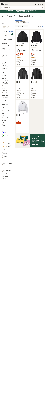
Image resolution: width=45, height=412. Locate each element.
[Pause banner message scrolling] (40, 11)
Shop (6, 4)
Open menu (43, 4)
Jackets (9, 13)
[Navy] (36, 45)
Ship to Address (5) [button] (7, 39)
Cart (40, 4)
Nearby (11, 31)
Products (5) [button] (18, 19)
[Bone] (19, 45)
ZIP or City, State (5, 31)
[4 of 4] (23, 43)
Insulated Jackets (14, 13)
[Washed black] (19, 115)
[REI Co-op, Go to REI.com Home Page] (2, 4)
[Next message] (39, 11)
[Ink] (36, 82)
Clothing (5, 13)
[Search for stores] (12, 34)
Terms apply (34, 142)
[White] (17, 115)
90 (42, 26)
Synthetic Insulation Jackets (22, 13)
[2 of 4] (22, 43)
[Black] (17, 45)
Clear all (27, 22)
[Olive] (21, 45)
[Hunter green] (19, 82)
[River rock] (33, 45)
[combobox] (22, 7)
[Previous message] (4, 11)
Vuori (2, 13)
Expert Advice (26, 19)
